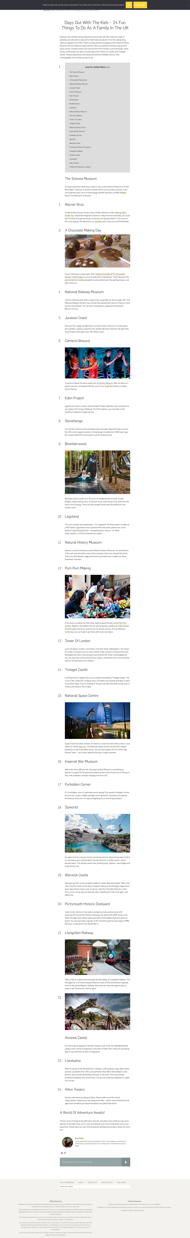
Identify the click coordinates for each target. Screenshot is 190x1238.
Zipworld (72, 139)
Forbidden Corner (75, 135)
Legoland (72, 108)
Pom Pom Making (75, 115)
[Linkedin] (62, 1153)
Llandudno (73, 159)
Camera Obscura (75, 92)
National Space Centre (77, 127)
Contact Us (92, 1182)
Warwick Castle (74, 143)
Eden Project (74, 96)
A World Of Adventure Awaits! (80, 167)
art (112, 49)
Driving (79, 530)
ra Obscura (108, 383)
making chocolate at (103, 274)
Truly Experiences (67, 1182)
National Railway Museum (78, 84)
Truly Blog (47, 10)
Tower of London (75, 119)
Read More (140, 5)
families (98, 221)
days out (82, 746)
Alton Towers (74, 163)
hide (108, 67)
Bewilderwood (74, 104)
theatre (123, 192)
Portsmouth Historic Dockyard (80, 147)
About (81, 1182)
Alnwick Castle (74, 155)
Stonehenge (73, 100)
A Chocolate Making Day (78, 80)
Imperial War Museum (77, 131)
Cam (101, 383)
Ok (129, 5)
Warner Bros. (74, 76)
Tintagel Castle (74, 123)
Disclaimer (121, 1182)
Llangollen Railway (76, 151)
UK (53, 10)
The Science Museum (77, 72)
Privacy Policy (107, 1182)
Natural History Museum (78, 112)
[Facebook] (65, 1153)
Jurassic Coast (74, 88)
